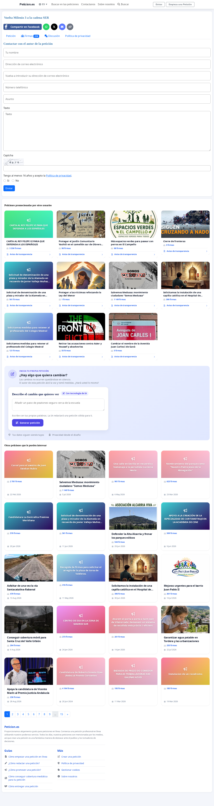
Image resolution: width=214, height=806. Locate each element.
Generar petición (30, 422)
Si (8, 180)
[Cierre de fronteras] (185, 233)
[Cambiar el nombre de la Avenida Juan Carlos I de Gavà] (133, 336)
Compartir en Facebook (25, 27)
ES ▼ (45, 4)
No (17, 180)
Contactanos (88, 4)
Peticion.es (27, 4)
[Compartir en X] (54, 27)
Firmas (31, 36)
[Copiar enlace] (70, 27)
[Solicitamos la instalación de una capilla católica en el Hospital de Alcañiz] (185, 285)
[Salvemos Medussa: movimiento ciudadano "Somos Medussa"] (133, 285)
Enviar (9, 188)
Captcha (8, 155)
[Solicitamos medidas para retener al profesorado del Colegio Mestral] (28, 336)
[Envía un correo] (62, 27)
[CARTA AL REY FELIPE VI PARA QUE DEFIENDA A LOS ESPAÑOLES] (28, 234)
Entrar (159, 4)
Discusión (54, 36)
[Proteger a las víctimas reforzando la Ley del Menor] (81, 285)
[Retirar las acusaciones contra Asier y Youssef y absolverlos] (81, 336)
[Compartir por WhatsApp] (46, 27)
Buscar (125, 4)
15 (61, 714)
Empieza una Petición (180, 4)
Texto (6, 108)
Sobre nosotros (106, 4)
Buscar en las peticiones (65, 4)
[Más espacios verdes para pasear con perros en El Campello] (133, 234)
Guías (8, 750)
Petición (11, 36)
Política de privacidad (77, 36)
